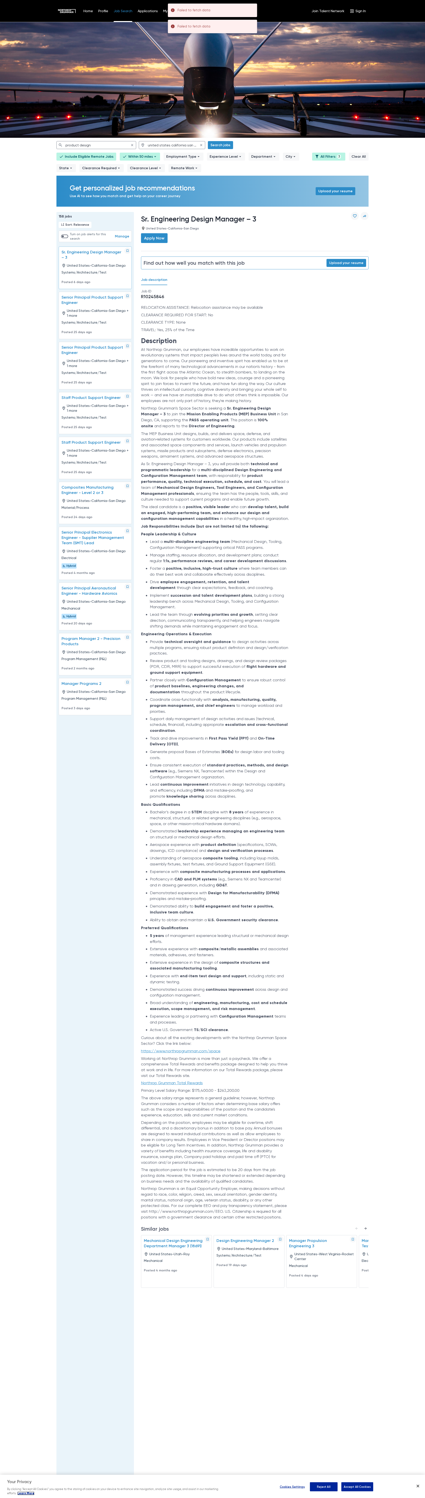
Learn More (25, 1493)
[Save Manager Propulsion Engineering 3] (353, 1239)
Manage (122, 236)
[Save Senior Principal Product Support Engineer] (127, 296)
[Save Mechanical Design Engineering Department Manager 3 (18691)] (208, 1239)
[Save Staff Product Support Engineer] (127, 396)
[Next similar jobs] (365, 1228)
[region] (212, 1486)
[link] (66, 11)
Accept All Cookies (357, 1486)
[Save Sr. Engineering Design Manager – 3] (127, 251)
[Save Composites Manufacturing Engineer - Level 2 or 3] (127, 486)
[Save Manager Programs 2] (127, 682)
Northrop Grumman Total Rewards (172, 1082)
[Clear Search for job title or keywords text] (132, 145)
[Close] (418, 1486)
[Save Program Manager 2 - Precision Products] (127, 637)
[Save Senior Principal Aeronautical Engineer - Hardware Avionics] (127, 587)
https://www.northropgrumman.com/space (180, 1051)
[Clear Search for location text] (201, 145)
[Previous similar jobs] (357, 1228)
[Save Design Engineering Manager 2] (280, 1239)
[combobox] (96, 145)
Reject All (323, 1486)
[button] (140, 157)
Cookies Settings (292, 1486)
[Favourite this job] (355, 216)
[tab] (156, 280)
